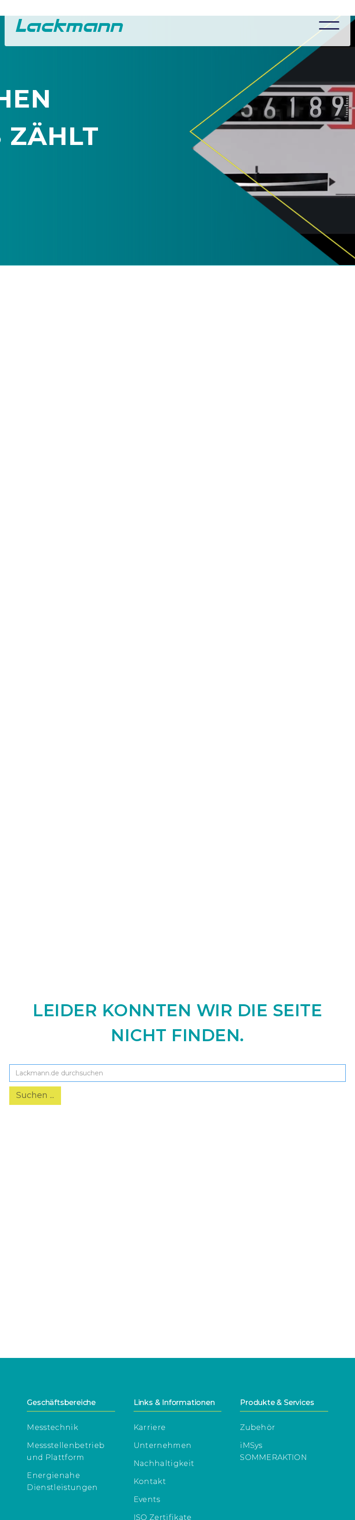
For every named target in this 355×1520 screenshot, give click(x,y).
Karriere (150, 1427)
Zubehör (257, 1427)
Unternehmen (163, 1445)
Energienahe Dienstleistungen (62, 1481)
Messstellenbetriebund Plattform (65, 1451)
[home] (69, 25)
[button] (329, 25)
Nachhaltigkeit (164, 1463)
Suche (23, 1057)
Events (147, 1499)
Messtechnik (52, 1427)
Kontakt (150, 1481)
